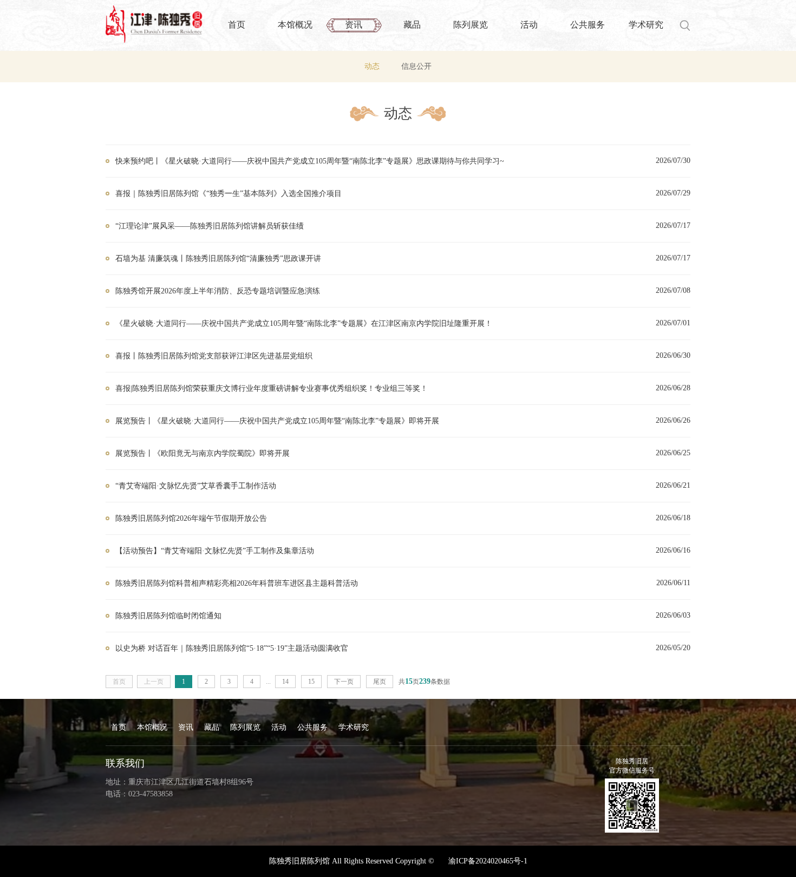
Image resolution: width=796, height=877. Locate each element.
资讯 (353, 24)
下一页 (344, 681)
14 (285, 681)
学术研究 (646, 24)
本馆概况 (295, 24)
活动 (529, 24)
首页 (236, 24)
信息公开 (416, 66)
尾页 (379, 681)
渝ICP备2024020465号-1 (487, 861)
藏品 (412, 24)
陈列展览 (470, 24)
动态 (372, 66)
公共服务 (587, 24)
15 (311, 681)
